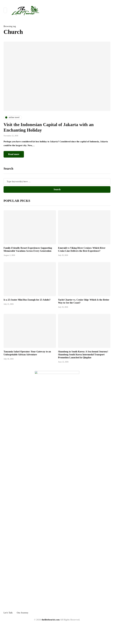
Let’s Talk (8, 612)
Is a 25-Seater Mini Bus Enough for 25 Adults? (27, 299)
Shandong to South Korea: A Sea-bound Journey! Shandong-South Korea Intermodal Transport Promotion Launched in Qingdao (83, 354)
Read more (13, 154)
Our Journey (22, 612)
